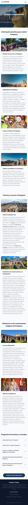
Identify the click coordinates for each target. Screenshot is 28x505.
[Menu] (25, 2)
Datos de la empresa (14, 494)
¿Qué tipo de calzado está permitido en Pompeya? (12, 457)
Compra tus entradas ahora (14, 475)
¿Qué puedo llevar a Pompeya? (10, 440)
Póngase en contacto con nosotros (14, 496)
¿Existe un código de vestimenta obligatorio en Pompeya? (10, 451)
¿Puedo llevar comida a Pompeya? (11, 445)
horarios (13, 222)
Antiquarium (7, 296)
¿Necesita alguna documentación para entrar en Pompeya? (12, 464)
